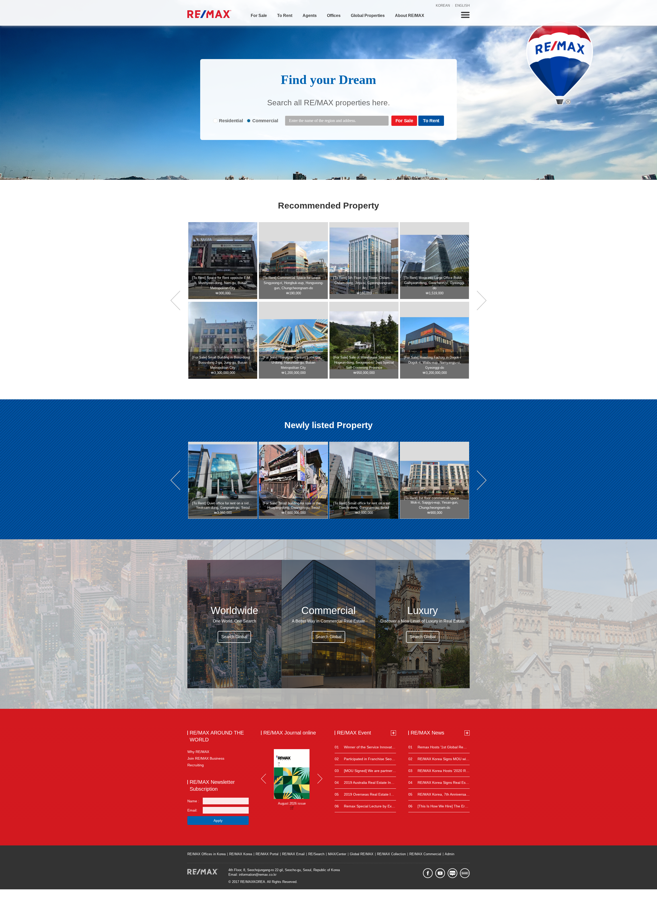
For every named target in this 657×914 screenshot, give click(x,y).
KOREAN (443, 5)
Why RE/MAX (198, 752)
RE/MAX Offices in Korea (206, 854)
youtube (440, 873)
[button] (175, 480)
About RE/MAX (409, 15)
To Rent (284, 15)
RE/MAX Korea (240, 854)
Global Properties (368, 15)
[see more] (393, 733)
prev (175, 300)
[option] (222, 260)
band (465, 873)
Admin (449, 854)
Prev (263, 779)
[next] (482, 300)
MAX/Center (337, 854)
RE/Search (316, 854)
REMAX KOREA (209, 14)
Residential (231, 120)
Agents (310, 15)
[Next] (319, 779)
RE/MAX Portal (267, 854)
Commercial (265, 120)
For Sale (259, 15)
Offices (334, 15)
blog (452, 873)
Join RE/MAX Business (205, 758)
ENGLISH (462, 5)
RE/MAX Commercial (425, 854)
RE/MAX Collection (391, 854)
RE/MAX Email (293, 854)
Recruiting (195, 765)
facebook (428, 873)
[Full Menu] (465, 15)
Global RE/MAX (361, 854)
